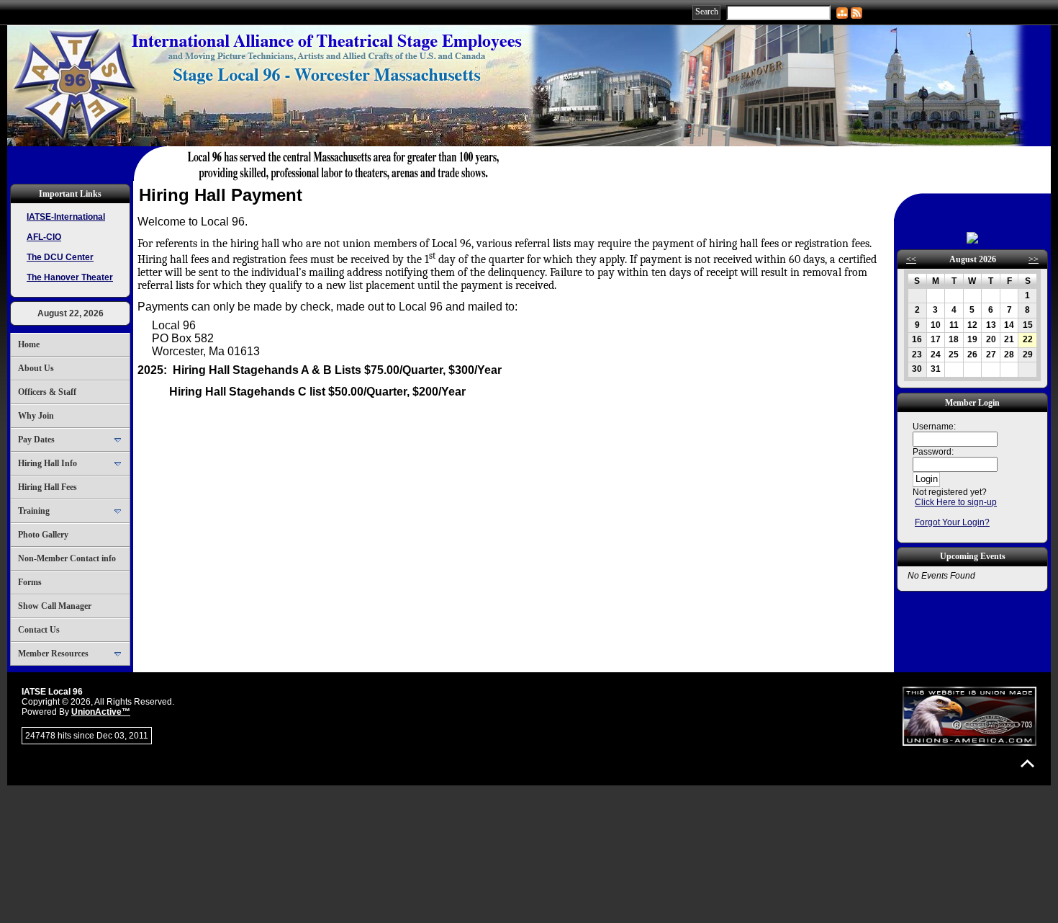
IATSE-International (66, 217)
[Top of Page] (1027, 763)
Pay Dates (36, 439)
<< (911, 259)
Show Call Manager (54, 606)
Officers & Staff (47, 392)
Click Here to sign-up (956, 502)
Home (29, 344)
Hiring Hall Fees (47, 487)
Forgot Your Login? (952, 522)
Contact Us (39, 630)
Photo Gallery (43, 535)
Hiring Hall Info (47, 463)
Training (34, 511)
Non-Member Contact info (67, 558)
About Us (36, 368)
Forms (30, 582)
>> (1033, 259)
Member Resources (53, 653)
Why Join (36, 416)
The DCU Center (60, 257)
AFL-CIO (44, 237)
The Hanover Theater (70, 277)
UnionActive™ (100, 712)
